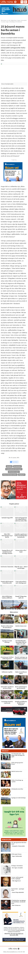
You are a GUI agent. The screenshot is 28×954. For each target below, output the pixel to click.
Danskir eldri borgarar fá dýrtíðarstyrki (7, 582)
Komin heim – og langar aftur (17, 889)
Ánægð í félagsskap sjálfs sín (21, 597)
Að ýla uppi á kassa (16, 854)
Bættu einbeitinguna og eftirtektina (21, 687)
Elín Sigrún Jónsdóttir (17, 867)
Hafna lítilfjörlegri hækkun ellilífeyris (7, 597)
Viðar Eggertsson (16, 880)
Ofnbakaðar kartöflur (17, 789)
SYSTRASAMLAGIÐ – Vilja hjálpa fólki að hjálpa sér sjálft (20, 642)
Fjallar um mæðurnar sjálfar (21, 672)
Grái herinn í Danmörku (7, 567)
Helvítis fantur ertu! (20, 626)
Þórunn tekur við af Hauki (21, 551)
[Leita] (22, 1)
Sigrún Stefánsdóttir (17, 856)
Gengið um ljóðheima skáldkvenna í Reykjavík (21, 703)
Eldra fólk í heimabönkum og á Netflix (7, 535)
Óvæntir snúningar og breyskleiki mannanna (21, 657)
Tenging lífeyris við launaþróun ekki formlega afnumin (7, 552)
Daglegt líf (21, 474)
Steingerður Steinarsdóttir (18, 846)
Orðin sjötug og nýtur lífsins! (17, 763)
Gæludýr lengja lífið (7, 518)
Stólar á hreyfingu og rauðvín (17, 780)
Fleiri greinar (23, 839)
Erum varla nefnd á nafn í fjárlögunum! (21, 582)
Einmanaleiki (17, 466)
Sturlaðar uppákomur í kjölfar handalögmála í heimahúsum (21, 535)
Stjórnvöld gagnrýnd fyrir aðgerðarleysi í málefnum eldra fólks (21, 519)
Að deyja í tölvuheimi (17, 865)
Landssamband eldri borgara (13, 469)
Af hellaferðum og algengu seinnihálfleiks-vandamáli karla (18, 902)
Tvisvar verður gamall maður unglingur (17, 877)
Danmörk (9, 466)
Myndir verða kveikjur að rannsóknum (7, 626)
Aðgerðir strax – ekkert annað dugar (20, 567)
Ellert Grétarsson (16, 905)
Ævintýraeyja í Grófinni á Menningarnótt (7, 657)
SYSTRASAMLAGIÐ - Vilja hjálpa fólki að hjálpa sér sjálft (18, 755)
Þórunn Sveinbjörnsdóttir (10, 474)
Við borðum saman (14, 471)
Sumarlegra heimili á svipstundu (7, 702)
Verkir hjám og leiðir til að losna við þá (7, 687)
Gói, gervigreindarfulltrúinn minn (18, 843)
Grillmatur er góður (7, 672)
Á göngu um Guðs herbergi (7, 641)
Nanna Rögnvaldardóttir (18, 892)
